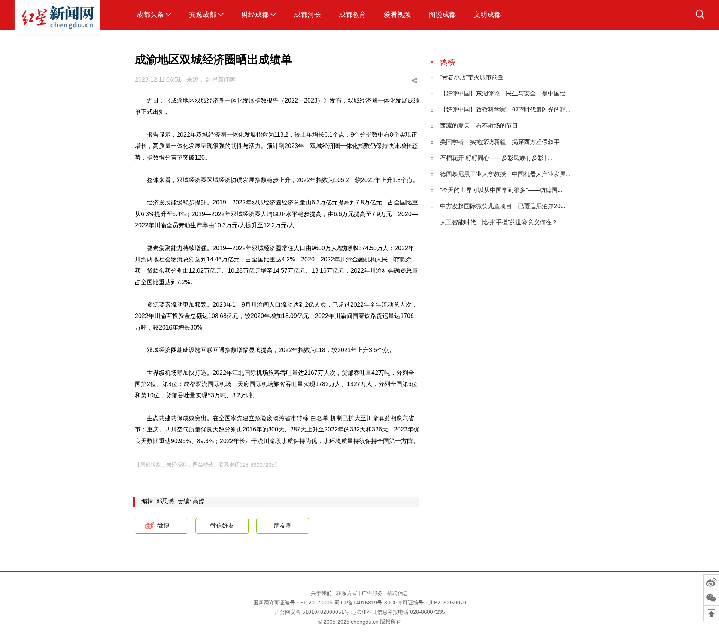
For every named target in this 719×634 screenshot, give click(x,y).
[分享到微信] (388, 80)
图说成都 (442, 14)
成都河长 (307, 14)
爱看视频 (397, 14)
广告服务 (372, 593)
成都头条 (150, 14)
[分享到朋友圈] (402, 80)
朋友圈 (283, 525)
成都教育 (352, 14)
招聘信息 (397, 593)
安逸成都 (202, 14)
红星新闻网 (221, 79)
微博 (163, 525)
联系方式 (346, 593)
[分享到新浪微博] (374, 80)
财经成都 (255, 14)
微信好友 (222, 525)
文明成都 (487, 14)
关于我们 (321, 593)
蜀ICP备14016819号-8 (360, 603)
